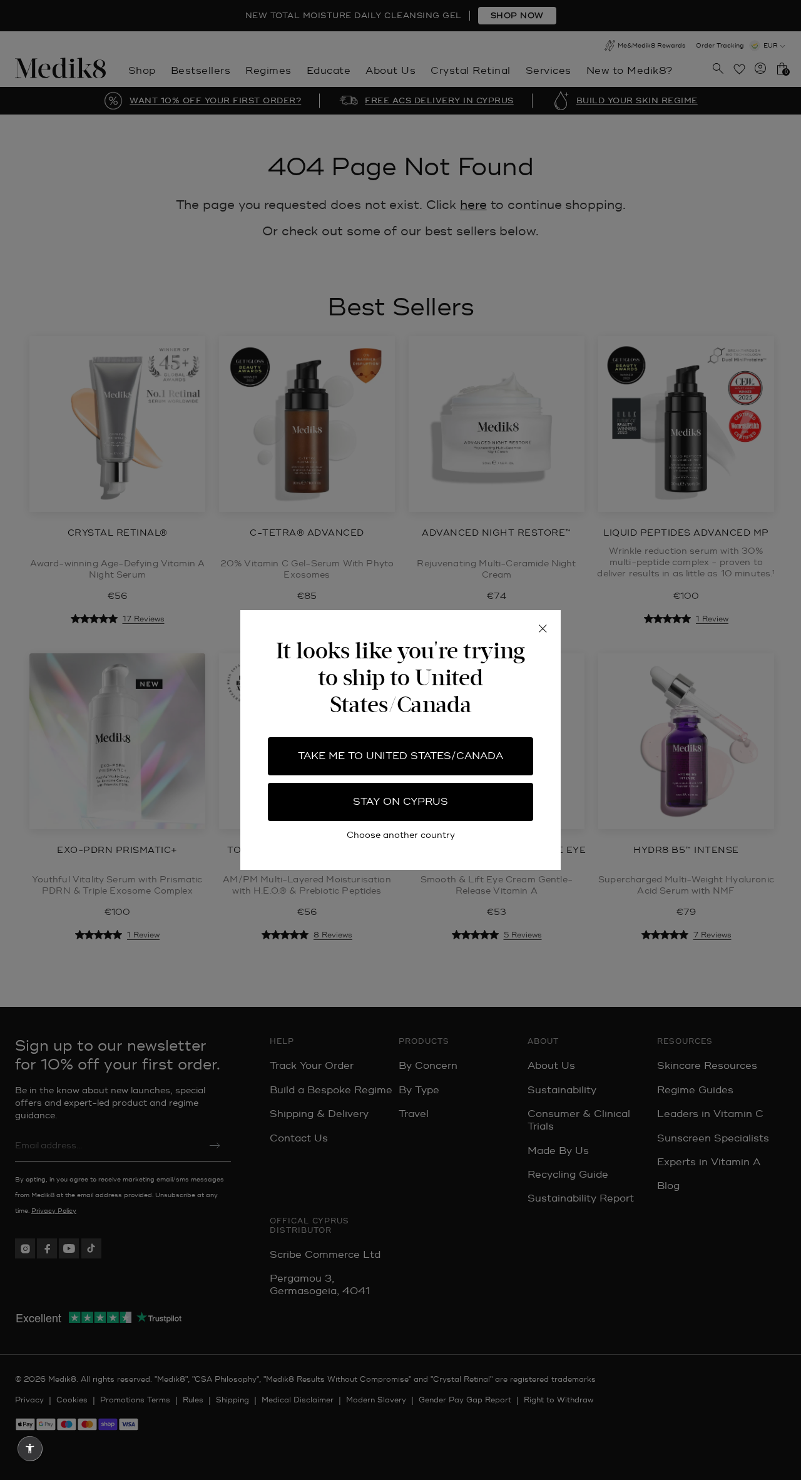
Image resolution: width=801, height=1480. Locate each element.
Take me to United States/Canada (400, 756)
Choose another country (401, 835)
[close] (542, 628)
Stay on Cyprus (400, 801)
